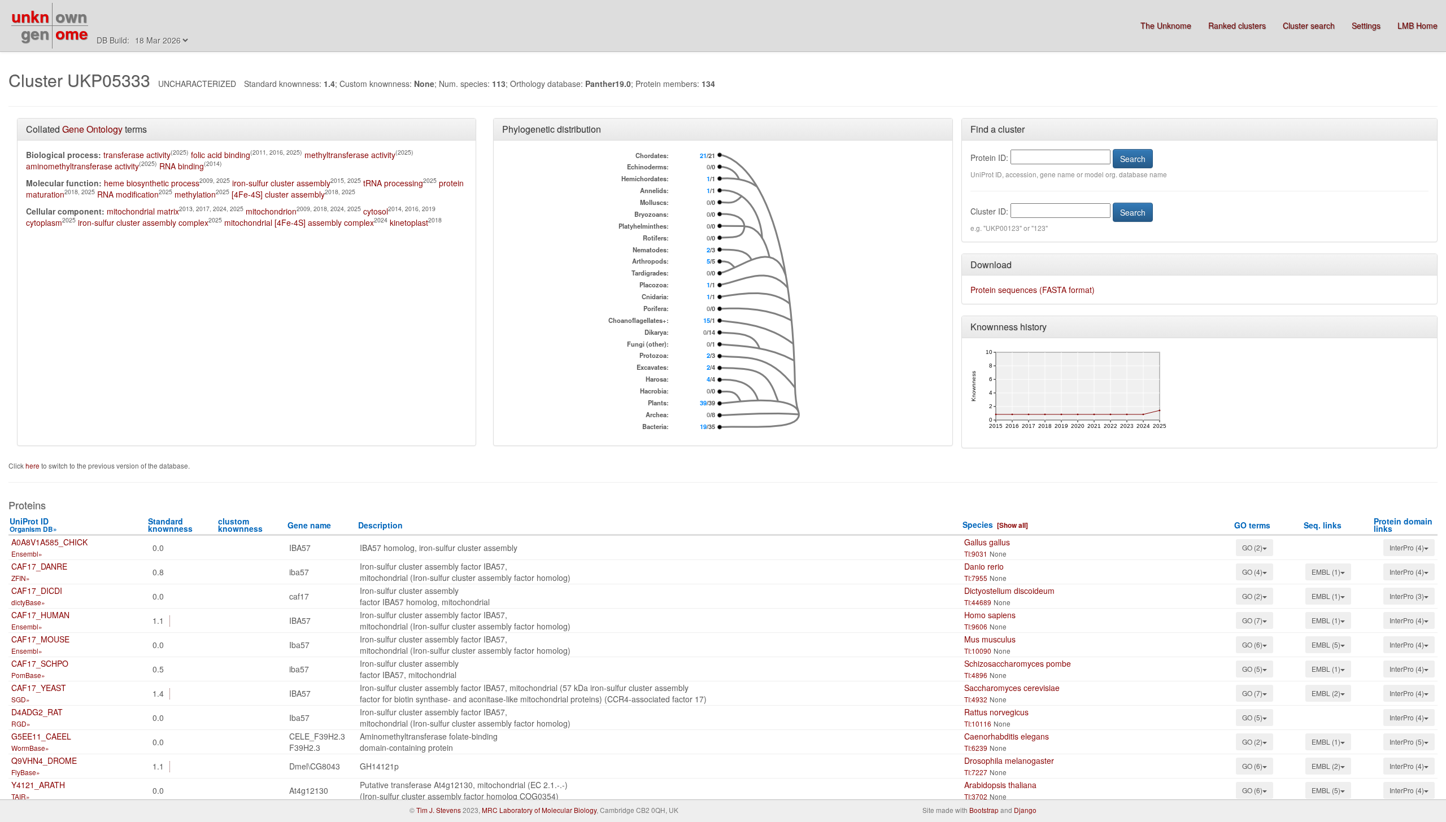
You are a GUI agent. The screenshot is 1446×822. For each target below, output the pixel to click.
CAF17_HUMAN (40, 614)
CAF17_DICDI (36, 590)
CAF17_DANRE (39, 566)
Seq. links (1323, 525)
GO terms (1252, 525)
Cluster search (1309, 25)
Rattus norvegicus (996, 712)
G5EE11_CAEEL (41, 736)
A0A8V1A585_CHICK (49, 542)
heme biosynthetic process (151, 183)
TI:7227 (975, 772)
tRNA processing (393, 183)
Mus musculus (990, 639)
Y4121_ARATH (38, 784)
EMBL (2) (1326, 693)
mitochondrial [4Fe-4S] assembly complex (299, 222)
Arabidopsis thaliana (1000, 784)
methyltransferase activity (349, 154)
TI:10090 (977, 650)
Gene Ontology (92, 129)
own (71, 16)
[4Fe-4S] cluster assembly (278, 194)
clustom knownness (240, 524)
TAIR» (20, 796)
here (33, 465)
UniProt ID (33, 524)
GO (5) (1252, 669)
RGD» (21, 723)
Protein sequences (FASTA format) (1032, 289)
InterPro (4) (1407, 547)
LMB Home (1417, 25)
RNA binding (181, 166)
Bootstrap (984, 810)
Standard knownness (170, 524)
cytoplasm (44, 222)
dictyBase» (28, 602)
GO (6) (1252, 644)
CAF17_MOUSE (40, 639)
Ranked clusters (1237, 25)
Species (977, 524)
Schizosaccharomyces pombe (1017, 663)
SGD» (20, 699)
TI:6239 (975, 748)
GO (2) (1252, 547)
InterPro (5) (1407, 741)
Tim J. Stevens (438, 810)
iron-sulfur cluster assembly (281, 183)
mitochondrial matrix (143, 211)
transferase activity (137, 154)
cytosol (375, 211)
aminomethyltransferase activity (82, 166)
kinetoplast (409, 222)
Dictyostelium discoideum (1009, 590)
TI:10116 (977, 723)
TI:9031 (975, 553)
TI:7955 (975, 578)
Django (1025, 810)
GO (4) (1252, 571)
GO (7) (1252, 620)
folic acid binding (220, 154)
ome (71, 33)
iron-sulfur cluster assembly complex (143, 222)
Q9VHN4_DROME (44, 760)
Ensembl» (26, 553)
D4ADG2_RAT (37, 712)
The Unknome (1165, 25)
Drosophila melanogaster (1009, 760)
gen (35, 33)
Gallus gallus (987, 542)
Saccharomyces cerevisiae (1012, 687)
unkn (30, 16)
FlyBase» (25, 772)
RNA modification (128, 194)
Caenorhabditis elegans (1006, 736)
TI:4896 (975, 675)
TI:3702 (975, 796)
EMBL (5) (1326, 644)
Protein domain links (1403, 524)
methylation (195, 194)
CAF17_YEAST (38, 687)
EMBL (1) (1326, 571)
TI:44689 (977, 602)
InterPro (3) (1407, 596)
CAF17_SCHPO (39, 663)
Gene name (309, 525)
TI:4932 (975, 699)
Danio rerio (984, 566)
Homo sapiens (990, 614)
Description (380, 525)
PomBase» (28, 675)
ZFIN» (20, 578)
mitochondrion (271, 211)
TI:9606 (975, 626)
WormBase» (30, 748)
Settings (1366, 25)
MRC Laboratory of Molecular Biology (539, 810)
